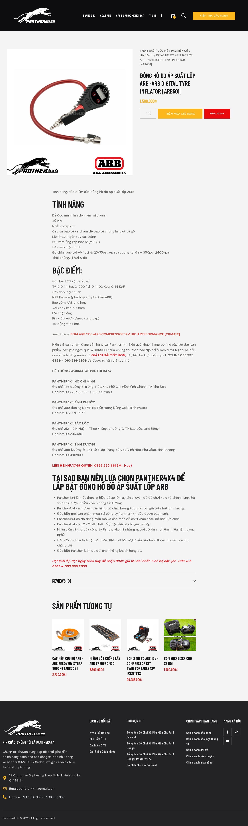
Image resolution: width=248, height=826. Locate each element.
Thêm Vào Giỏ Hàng (180, 113)
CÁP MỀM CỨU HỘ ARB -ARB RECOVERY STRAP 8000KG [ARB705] (67, 663)
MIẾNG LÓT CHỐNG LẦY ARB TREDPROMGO (105, 660)
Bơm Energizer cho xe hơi (178, 660)
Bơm (150, 55)
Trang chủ (147, 51)
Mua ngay (217, 113)
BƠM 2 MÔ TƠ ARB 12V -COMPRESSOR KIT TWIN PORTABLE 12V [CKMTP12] (142, 665)
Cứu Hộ (162, 51)
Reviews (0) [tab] (61, 581)
